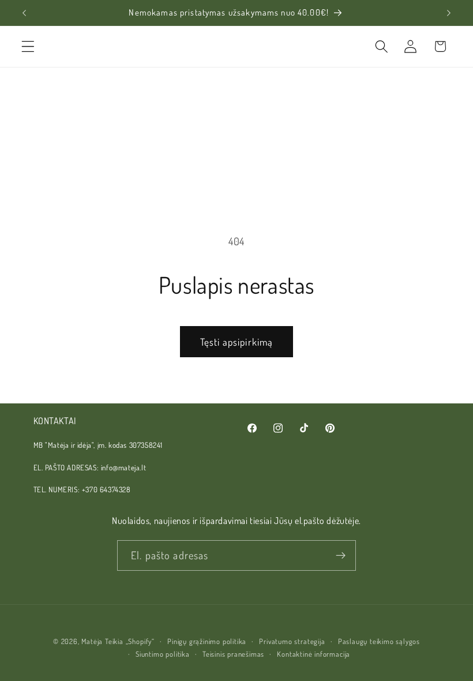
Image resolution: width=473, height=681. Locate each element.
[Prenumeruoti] (340, 555)
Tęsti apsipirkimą (236, 341)
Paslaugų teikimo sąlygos (379, 641)
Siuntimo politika (163, 653)
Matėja (92, 641)
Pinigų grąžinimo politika (206, 641)
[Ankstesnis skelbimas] (24, 12)
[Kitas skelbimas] (448, 12)
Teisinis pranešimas (233, 653)
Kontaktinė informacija (313, 653)
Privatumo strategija (292, 641)
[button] (28, 46)
